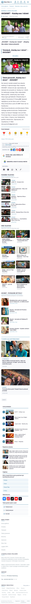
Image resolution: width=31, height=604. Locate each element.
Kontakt (8, 513)
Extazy (5, 480)
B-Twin (24, 594)
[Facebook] (14, 150)
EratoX (3, 588)
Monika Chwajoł (12, 594)
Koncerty (3, 536)
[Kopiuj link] (20, 169)
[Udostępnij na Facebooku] (4, 169)
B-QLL (5, 490)
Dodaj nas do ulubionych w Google (9, 37)
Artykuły (3, 526)
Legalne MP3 (4, 546)
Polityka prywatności (23, 601)
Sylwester (3, 540)
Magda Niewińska (11, 588)
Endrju (9, 592)
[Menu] (28, 2)
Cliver (5, 483)
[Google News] (11, 150)
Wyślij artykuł (9, 506)
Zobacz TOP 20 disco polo (7, 139)
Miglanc (19, 594)
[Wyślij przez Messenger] (8, 169)
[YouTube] (20, 150)
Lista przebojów (7, 406)
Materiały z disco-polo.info (21, 6)
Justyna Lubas (22, 590)
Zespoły (3, 549)
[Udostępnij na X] (16, 169)
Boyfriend (12, 596)
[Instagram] (17, 150)
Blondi (11, 590)
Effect (18, 588)
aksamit (4, 399)
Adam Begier (5, 16)
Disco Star (4, 543)
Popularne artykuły (8, 447)
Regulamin (17, 601)
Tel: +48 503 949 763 (9, 579)
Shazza (22, 588)
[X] (20, 498)
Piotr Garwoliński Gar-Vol (22, 592)
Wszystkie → (26, 585)
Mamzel (16, 590)
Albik (13, 592)
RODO (28, 601)
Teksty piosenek (5, 533)
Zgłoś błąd (28, 37)
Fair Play (4, 592)
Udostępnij (22, 37)
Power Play (6, 487)
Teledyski (11, 6)
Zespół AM (4, 594)
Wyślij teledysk (9, 510)
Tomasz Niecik (5, 596)
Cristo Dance (5, 590)
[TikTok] (22, 150)
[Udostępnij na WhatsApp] (12, 169)
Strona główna (4, 6)
